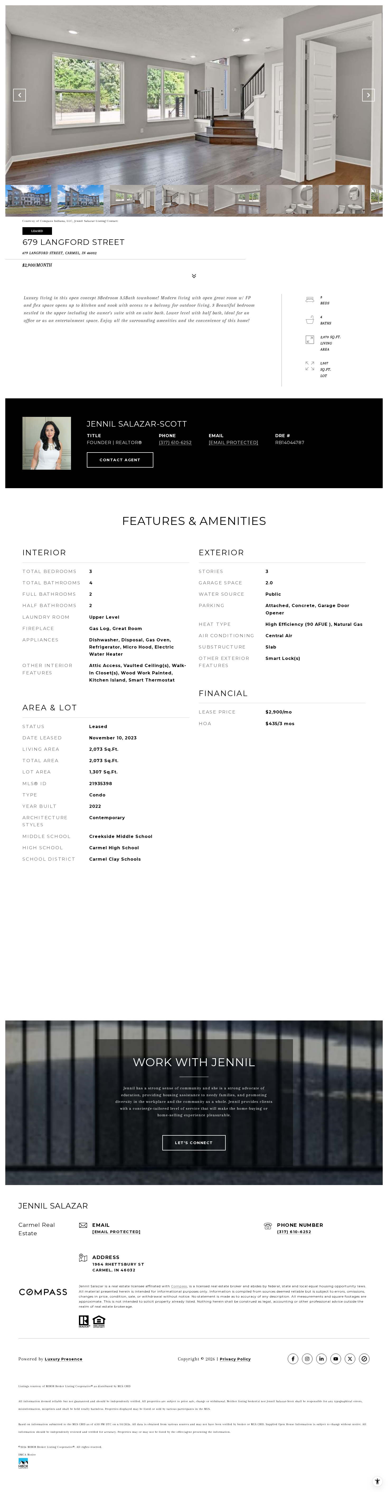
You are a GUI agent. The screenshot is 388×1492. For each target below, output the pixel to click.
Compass (179, 1286)
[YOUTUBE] (335, 1359)
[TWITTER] (350, 1359)
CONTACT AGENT (120, 460)
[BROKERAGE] (364, 1359)
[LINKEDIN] (321, 1359)
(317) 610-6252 (175, 442)
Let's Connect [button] (194, 1142)
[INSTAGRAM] (307, 1359)
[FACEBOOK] (293, 1359)
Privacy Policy (235, 1359)
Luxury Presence (64, 1359)
